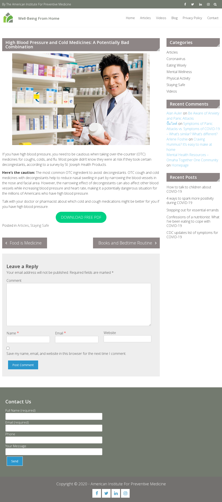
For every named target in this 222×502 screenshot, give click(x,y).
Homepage (180, 165)
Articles (145, 18)
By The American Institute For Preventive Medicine (36, 4)
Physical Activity (178, 78)
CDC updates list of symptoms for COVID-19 (192, 234)
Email (60, 333)
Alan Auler (174, 113)
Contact (213, 18)
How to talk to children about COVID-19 (188, 189)
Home (130, 18)
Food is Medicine (26, 243)
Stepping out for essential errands (192, 210)
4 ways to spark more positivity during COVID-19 (190, 200)
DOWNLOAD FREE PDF (81, 217)
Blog (174, 18)
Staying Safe (39, 225)
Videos (161, 18)
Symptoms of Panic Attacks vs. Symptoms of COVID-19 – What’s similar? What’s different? (193, 128)
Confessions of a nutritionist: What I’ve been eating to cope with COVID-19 (192, 221)
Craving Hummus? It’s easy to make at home (189, 144)
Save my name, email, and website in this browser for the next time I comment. (66, 353)
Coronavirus (175, 58)
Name (13, 333)
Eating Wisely (176, 65)
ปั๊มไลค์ (171, 123)
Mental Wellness (179, 71)
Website (110, 332)
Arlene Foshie (177, 139)
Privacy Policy (192, 18)
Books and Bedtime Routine (125, 243)
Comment (14, 280)
